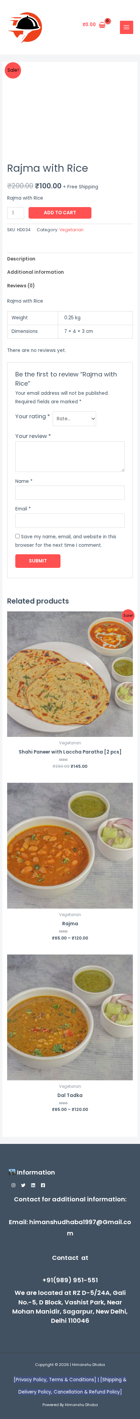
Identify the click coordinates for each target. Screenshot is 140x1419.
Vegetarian (71, 230)
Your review (33, 436)
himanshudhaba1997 (62, 1222)
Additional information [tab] (35, 272)
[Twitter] (23, 1185)
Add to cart (60, 212)
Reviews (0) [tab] (21, 286)
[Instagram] (13, 1185)
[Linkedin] (33, 1185)
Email (23, 509)
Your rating (32, 416)
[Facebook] (43, 1185)
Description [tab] (21, 259)
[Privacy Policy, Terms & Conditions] (56, 1379)
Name (24, 481)
